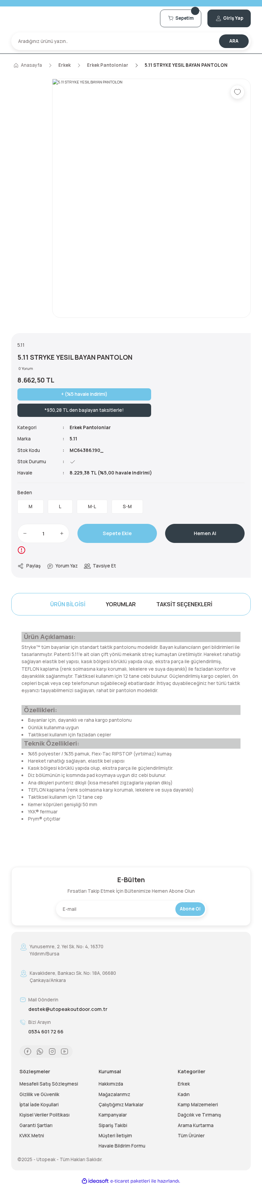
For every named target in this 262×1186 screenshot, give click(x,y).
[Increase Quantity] (62, 533)
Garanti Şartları (36, 1125)
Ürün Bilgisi (67, 604)
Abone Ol (190, 909)
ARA (233, 41)
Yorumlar (121, 604)
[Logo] (82, 18)
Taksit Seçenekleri (184, 604)
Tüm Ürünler (191, 1136)
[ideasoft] (95, 1181)
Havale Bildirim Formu (122, 1146)
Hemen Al (205, 533)
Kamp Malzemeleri (198, 1105)
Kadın (184, 1094)
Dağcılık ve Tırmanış (199, 1115)
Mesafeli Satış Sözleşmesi (48, 1084)
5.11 (73, 439)
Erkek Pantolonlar (90, 427)
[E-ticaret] (130, 1181)
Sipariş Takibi (113, 1125)
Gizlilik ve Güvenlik (39, 1094)
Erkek (184, 1084)
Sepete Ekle (117, 533)
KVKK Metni (31, 1136)
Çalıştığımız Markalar (121, 1105)
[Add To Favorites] (237, 92)
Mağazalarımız (114, 1094)
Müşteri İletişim (115, 1136)
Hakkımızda (111, 1084)
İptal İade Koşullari (39, 1105)
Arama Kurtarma (196, 1125)
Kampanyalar (113, 1115)
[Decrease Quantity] (25, 533)
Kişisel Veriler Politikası (44, 1115)
